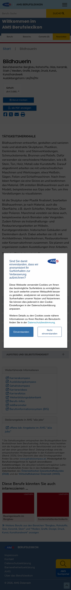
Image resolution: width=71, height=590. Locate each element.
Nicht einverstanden (49, 332)
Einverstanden (21, 331)
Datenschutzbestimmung (41, 322)
